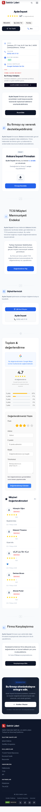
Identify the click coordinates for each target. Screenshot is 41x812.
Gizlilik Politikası (10, 798)
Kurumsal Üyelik (7, 756)
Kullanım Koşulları (22, 798)
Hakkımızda (6, 768)
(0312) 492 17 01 (12, 53)
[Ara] (31, 3)
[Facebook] (25, 802)
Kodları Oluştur (22, 704)
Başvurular (5, 759)
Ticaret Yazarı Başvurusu (10, 753)
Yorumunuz (12, 459)
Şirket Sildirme (6, 741)
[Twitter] (20, 802)
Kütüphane (5, 783)
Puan (9, 421)
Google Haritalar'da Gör (15, 66)
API (3, 774)
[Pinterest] (34, 802)
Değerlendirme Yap (20, 269)
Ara (31, 28)
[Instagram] (29, 802)
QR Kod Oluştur (21, 309)
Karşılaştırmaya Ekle (20, 663)
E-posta (10, 440)
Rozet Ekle (20, 112)
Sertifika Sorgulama (8, 744)
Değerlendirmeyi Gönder (19, 486)
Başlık (10, 450)
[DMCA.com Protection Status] (11, 802)
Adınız (10, 431)
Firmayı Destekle (21, 186)
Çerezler (32, 798)
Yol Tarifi (12, 28)
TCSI (3, 771)
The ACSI (5, 786)
